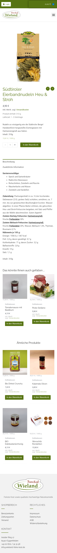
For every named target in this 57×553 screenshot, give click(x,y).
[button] (6, 4)
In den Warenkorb (30, 145)
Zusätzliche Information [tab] (13, 167)
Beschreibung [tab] (9, 162)
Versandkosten (22, 110)
